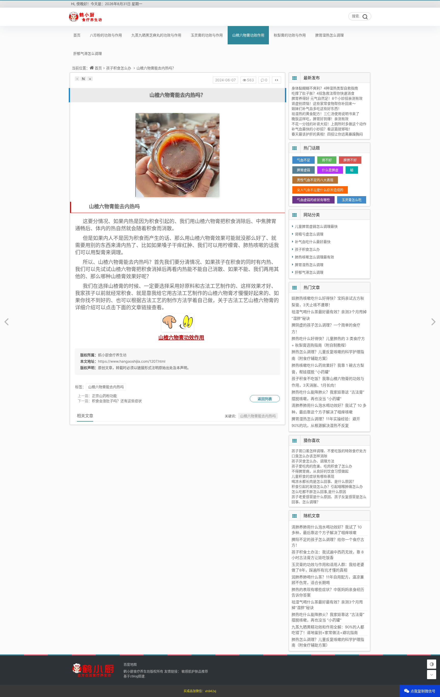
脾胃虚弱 (303, 170)
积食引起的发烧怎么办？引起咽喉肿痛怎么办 (327, 486)
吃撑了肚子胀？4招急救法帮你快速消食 (323, 93)
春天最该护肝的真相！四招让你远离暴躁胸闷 (327, 134)
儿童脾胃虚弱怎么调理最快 (316, 226)
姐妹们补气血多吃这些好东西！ (316, 108)
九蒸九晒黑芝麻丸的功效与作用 (156, 35)
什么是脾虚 (330, 170)
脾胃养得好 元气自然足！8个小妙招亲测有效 (327, 98)
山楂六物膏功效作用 (248, 35)
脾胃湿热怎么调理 (329, 35)
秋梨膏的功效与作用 (290, 35)
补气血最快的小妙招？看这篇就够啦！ (322, 129)
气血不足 (303, 160)
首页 (76, 35)
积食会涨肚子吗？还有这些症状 (117, 401)
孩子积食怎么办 (118, 68)
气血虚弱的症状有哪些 (313, 200)
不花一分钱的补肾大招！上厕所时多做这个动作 (329, 124)
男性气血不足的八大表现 (315, 180)
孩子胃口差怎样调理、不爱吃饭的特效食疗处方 (329, 451)
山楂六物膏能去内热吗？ (156, 68)
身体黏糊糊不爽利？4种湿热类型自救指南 (325, 88)
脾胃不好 (350, 160)
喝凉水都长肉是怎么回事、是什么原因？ (324, 481)
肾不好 (327, 160)
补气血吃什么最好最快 (313, 241)
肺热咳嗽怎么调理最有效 (314, 257)
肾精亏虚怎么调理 (309, 234)
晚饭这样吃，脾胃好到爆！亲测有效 (320, 119)
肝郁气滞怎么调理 (87, 53)
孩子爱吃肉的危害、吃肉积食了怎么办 (322, 466)
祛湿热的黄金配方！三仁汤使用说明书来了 (325, 113)
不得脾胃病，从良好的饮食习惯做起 (320, 471)
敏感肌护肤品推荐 (195, 671)
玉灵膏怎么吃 (352, 200)
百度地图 (130, 664)
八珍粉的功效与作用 (106, 35)
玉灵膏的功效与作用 (207, 35)
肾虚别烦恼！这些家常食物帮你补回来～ (324, 103)
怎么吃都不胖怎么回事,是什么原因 (319, 491)
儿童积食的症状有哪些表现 (313, 476)
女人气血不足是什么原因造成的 (320, 190)
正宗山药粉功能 (104, 396)
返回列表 (265, 399)
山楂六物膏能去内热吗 (106, 387)
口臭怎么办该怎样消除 (309, 456)
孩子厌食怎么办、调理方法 (313, 461)
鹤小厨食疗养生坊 (112, 355)
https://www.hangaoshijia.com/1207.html (131, 361)
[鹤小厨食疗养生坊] (86, 17)
